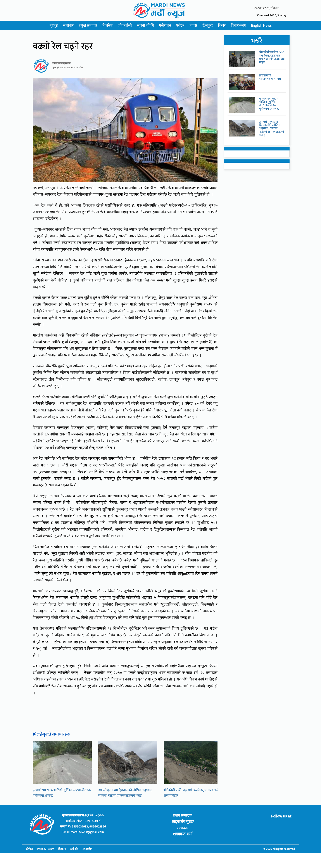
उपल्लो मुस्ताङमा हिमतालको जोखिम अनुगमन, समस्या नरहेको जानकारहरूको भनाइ (125, 792)
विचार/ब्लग (238, 25)
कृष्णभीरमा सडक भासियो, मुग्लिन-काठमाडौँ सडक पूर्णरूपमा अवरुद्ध (269, 103)
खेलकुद (207, 25)
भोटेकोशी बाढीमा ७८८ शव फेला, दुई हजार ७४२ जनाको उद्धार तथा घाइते (272, 57)
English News (261, 25)
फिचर (222, 25)
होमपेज (29, 849)
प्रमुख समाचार (88, 25)
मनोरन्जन (165, 25)
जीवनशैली (125, 25)
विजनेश (107, 25)
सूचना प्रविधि (145, 25)
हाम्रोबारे (74, 849)
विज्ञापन (62, 849)
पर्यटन (180, 25)
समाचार (68, 25)
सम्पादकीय (87, 849)
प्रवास (193, 25)
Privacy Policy (45, 849)
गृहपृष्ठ (54, 25)
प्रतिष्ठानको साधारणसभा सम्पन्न (270, 77)
